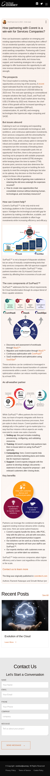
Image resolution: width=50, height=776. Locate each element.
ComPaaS (37, 354)
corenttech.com (40, 576)
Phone (4, 702)
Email (4, 690)
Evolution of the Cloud (17, 636)
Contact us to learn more (15, 569)
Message (5, 724)
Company (5, 712)
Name (3, 680)
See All (45, 595)
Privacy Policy (11, 770)
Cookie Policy (38, 770)
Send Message (15, 745)
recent (41, 84)
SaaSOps (11, 360)
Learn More (9, 642)
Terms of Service (25, 770)
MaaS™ (17, 348)
